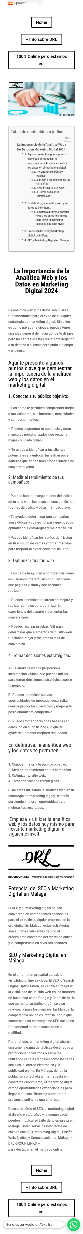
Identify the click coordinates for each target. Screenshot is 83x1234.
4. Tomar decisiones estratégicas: (47, 194)
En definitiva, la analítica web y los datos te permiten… (47, 205)
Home (41, 22)
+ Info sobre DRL (41, 39)
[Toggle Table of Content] (65, 138)
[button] (73, 1224)
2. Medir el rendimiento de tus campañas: (53, 181)
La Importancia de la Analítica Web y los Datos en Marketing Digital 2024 (41, 147)
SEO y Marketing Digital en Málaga (48, 240)
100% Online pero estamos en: (41, 60)
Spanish (19, 3)
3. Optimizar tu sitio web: (50, 187)
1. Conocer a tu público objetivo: (49, 173)
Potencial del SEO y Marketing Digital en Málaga (45, 233)
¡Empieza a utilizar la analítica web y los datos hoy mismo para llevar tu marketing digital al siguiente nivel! (52, 217)
